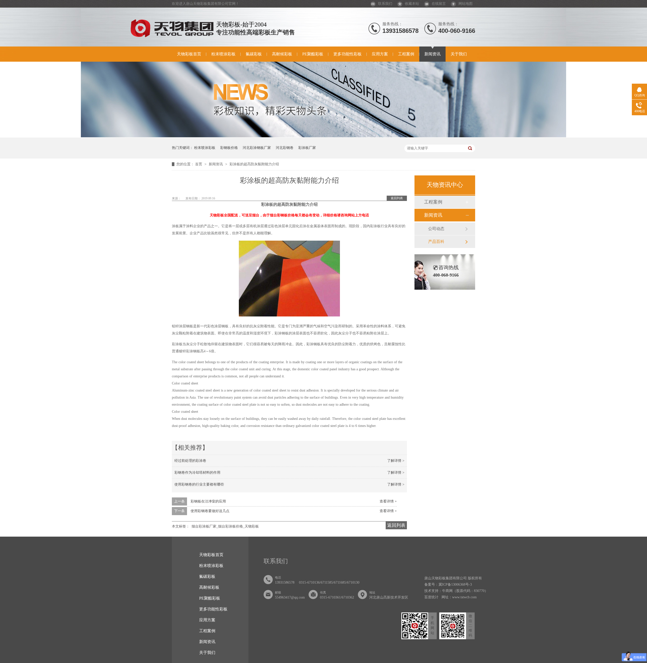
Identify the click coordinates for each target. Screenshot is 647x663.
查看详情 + (388, 501)
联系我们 (385, 4)
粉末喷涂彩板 (223, 54)
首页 (199, 164)
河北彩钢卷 (284, 148)
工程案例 (406, 54)
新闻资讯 (432, 54)
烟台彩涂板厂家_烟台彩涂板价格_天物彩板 (225, 526)
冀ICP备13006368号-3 (455, 584)
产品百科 (436, 241)
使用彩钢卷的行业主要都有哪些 (199, 484)
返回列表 (397, 198)
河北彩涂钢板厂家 (257, 148)
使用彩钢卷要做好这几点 (210, 511)
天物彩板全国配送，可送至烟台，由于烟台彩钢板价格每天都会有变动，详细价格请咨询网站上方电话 (289, 215)
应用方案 (380, 54)
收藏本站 (412, 4)
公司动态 (436, 228)
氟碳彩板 (254, 54)
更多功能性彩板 (347, 54)
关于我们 (459, 54)
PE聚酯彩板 (312, 54)
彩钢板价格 (229, 148)
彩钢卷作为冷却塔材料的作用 (197, 472)
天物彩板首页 (189, 54)
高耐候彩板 (282, 54)
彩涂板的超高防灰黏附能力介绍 (254, 164)
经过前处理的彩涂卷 (190, 461)
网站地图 (465, 4)
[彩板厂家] (323, 136)
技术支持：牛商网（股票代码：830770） (456, 591)
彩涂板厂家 (307, 148)
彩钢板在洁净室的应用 (208, 501)
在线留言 (439, 4)
